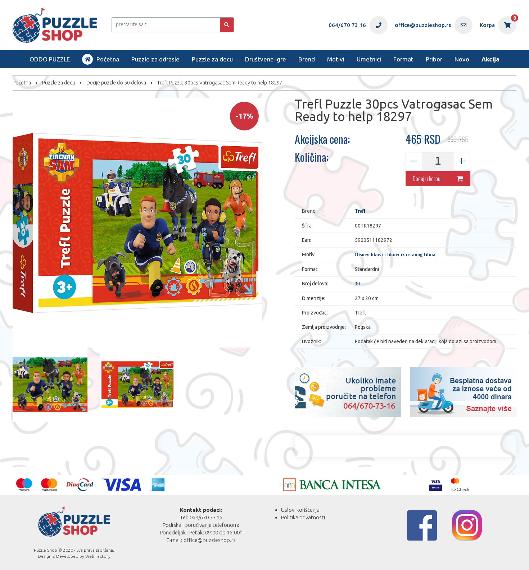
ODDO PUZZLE (50, 59)
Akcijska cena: (322, 139)
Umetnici (369, 59)
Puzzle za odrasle (155, 59)
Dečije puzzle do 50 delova (116, 83)
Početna (107, 59)
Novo (462, 59)
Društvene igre (265, 59)
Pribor (434, 59)
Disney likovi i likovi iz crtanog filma (395, 254)
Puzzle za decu (212, 59)
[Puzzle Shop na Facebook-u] (421, 525)
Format (403, 59)
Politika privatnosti (303, 517)
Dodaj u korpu (426, 178)
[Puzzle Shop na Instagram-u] (466, 525)
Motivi (335, 59)
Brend (306, 59)
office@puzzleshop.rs (210, 540)
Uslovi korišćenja (300, 510)
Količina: (311, 157)
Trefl (360, 211)
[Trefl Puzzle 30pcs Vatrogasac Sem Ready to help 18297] (50, 384)
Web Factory (97, 556)
